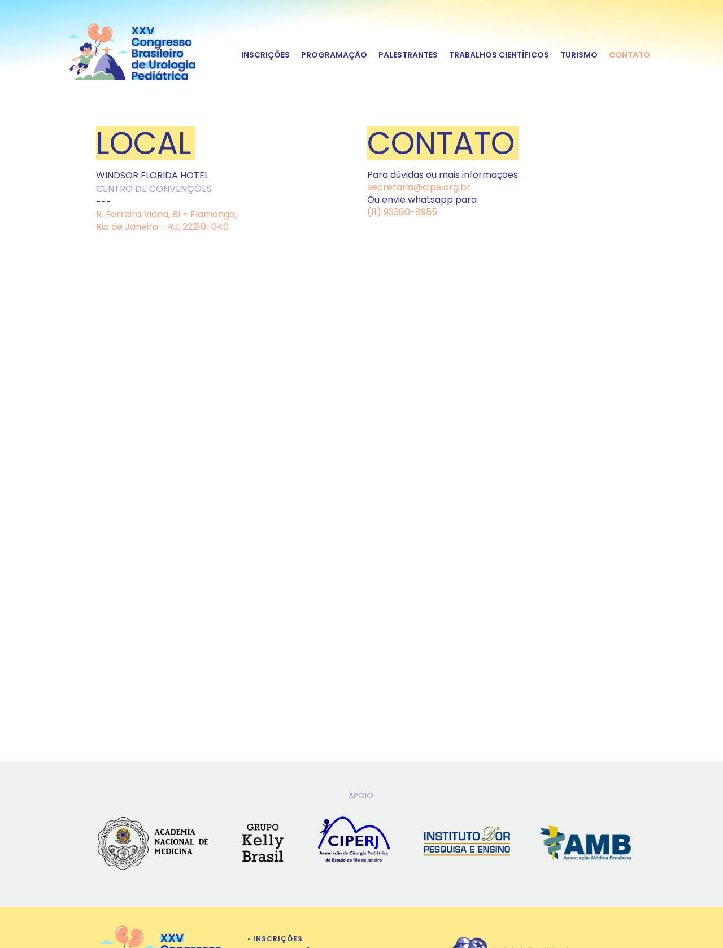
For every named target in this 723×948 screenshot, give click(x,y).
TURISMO (579, 54)
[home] (132, 49)
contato (629, 54)
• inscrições (275, 938)
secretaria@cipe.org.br (419, 187)
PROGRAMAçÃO (334, 54)
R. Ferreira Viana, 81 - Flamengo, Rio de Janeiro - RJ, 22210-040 (166, 220)
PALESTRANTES (408, 54)
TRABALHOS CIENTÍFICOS (499, 54)
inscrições (265, 54)
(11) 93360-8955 (402, 212)
